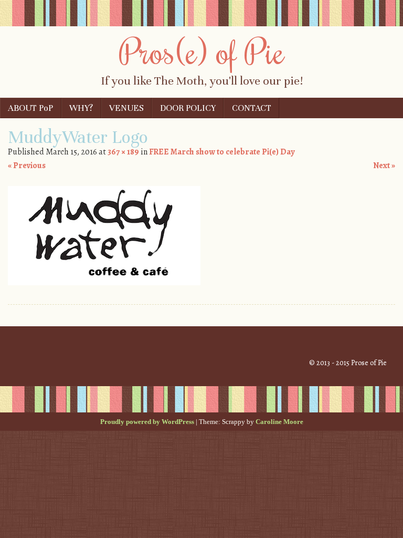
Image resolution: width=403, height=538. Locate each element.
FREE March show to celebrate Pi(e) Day (221, 152)
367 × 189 (123, 152)
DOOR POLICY (188, 107)
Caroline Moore (279, 422)
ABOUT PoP (30, 107)
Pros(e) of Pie (201, 51)
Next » (384, 165)
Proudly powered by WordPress (147, 422)
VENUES (126, 107)
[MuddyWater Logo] (104, 282)
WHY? (81, 107)
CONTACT (251, 107)
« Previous (27, 165)
